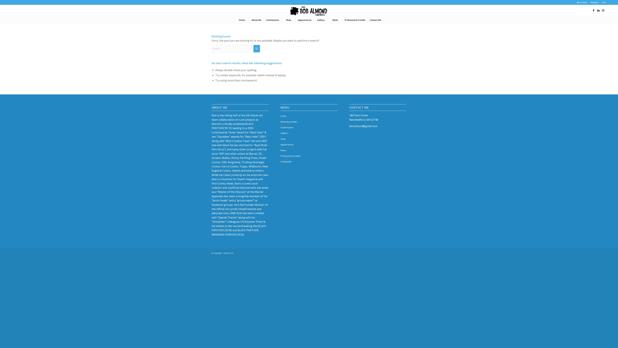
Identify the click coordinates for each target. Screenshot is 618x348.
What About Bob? (289, 121)
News (283, 150)
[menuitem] (582, 2)
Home (283, 116)
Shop (283, 138)
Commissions (287, 127)
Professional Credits (290, 156)
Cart (604, 2)
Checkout (594, 2)
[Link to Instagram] (603, 10)
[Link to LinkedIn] (598, 10)
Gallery (284, 133)
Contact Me (286, 161)
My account (582, 2)
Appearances (287, 144)
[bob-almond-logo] (308, 11)
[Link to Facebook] (593, 10)
